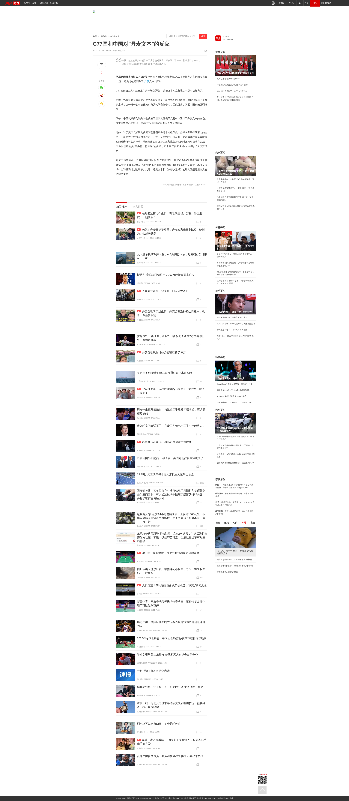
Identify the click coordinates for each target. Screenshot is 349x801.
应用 (34, 3)
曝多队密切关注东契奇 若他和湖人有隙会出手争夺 (167, 654)
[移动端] (273, 3)
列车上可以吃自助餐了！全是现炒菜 (159, 723)
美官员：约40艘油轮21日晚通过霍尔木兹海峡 (164, 372)
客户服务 (180, 798)
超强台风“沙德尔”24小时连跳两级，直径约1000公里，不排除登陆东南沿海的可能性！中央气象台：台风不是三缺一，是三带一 (171, 518)
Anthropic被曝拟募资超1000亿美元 (231, 396)
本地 (244, 522)
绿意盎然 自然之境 (225, 563)
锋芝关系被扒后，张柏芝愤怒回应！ (232, 317)
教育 (218, 522)
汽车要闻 (220, 409)
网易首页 (27, 3)
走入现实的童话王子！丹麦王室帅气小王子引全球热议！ (171, 425)
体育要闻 (220, 227)
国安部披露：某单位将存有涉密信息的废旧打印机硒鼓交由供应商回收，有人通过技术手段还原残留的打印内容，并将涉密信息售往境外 (171, 494)
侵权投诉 (229, 798)
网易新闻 (226, 37)
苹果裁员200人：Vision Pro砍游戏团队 (233, 390)
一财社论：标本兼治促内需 (153, 670)
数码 (226, 522)
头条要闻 (220, 152)
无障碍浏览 (44, 3)
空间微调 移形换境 (225, 569)
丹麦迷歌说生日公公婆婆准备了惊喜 (164, 352)
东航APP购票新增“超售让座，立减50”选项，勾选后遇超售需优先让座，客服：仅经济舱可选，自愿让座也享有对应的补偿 (172, 537)
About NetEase (146, 798)
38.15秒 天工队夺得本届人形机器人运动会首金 (165, 474)
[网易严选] (292, 3)
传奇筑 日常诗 (223, 557)
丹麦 (146, 81)
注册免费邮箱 (326, 3)
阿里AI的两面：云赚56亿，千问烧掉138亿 (235, 402)
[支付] (300, 3)
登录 (315, 3)
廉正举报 (221, 798)
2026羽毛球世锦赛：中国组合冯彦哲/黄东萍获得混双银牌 (172, 638)
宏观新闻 (112, 36)
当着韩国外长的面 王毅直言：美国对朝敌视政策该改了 (170, 458)
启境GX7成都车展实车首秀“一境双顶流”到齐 (235, 463)
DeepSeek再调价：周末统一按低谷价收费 (234, 384)
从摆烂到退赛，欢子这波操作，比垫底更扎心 (236, 323)
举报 (205, 51)
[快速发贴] (101, 65)
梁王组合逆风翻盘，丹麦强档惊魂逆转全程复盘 (170, 552)
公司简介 (156, 798)
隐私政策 (188, 798)
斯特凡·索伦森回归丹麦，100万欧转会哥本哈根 (165, 274)
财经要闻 (220, 52)
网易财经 (104, 36)
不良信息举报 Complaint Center (205, 798)
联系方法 (164, 798)
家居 (253, 522)
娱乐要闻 (220, 290)
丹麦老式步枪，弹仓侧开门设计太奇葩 (165, 291)
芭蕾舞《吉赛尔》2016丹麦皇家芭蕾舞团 (167, 441)
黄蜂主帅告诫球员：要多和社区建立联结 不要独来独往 (170, 756)
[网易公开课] (282, 3)
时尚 (235, 522)
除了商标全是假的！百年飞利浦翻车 (232, 91)
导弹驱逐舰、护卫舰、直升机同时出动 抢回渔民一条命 (170, 687)
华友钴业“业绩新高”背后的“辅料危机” (232, 85)
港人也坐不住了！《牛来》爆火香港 (232, 330)
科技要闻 (220, 357)
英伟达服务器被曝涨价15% (228, 79)
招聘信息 (172, 798)
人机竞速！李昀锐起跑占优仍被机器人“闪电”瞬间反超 (174, 585)
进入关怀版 (54, 3)
